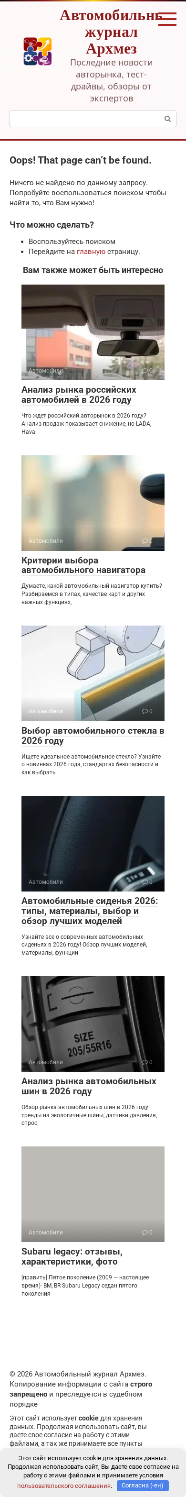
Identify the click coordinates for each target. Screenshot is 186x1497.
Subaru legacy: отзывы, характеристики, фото (72, 1256)
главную (91, 251)
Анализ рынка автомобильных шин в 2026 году (88, 1086)
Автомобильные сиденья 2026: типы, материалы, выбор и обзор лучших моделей (89, 910)
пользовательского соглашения (64, 1485)
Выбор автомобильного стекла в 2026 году (93, 735)
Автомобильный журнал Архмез (117, 31)
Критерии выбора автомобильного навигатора (83, 565)
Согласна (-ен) (143, 1485)
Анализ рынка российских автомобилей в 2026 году (78, 394)
